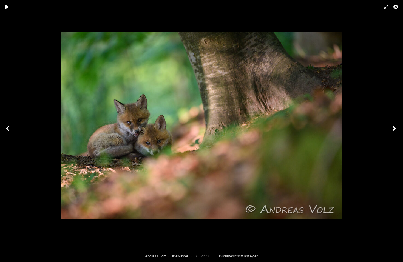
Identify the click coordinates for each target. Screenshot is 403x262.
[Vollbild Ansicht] (383, 7)
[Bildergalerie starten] (7, 7)
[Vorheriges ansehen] (8, 131)
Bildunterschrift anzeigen (238, 255)
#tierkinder (180, 255)
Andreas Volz (155, 255)
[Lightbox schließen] (396, 7)
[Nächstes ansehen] (395, 131)
